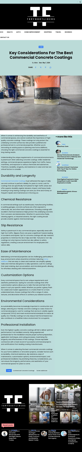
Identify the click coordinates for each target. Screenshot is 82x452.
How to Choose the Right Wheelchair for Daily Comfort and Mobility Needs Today (34, 435)
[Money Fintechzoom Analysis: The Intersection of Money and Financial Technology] (58, 152)
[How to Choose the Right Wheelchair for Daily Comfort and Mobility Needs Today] (24, 433)
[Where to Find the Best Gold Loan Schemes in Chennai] (42, 398)
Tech (63, 144)
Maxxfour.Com (62, 146)
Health (64, 189)
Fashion (33, 406)
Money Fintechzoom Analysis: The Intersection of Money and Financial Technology (69, 157)
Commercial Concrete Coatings (13, 181)
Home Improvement (62, 399)
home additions (42, 370)
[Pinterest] (45, 67)
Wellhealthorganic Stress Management (67, 192)
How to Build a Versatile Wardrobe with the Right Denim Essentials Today (15, 435)
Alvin (36, 63)
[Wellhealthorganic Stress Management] (58, 188)
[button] (80, 2)
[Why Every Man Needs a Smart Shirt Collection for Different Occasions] (75, 418)
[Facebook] (36, 67)
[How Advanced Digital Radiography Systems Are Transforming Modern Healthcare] (55, 418)
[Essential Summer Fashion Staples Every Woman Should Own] (65, 418)
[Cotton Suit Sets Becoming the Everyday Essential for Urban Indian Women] (34, 418)
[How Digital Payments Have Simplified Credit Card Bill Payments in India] (58, 176)
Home (41, 47)
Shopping (65, 165)
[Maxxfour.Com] (58, 143)
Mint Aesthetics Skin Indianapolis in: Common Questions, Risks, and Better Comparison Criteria (74, 437)
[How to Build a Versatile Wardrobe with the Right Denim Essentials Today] (4, 433)
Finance (33, 402)
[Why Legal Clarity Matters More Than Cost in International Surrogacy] (44, 433)
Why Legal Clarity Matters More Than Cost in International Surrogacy (54, 434)
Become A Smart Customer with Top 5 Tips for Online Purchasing (67, 169)
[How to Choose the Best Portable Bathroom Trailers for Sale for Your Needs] (68, 398)
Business (65, 152)
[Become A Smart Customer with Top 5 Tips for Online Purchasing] (58, 164)
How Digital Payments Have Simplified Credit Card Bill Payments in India (67, 181)
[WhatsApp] (50, 67)
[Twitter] (40, 67)
